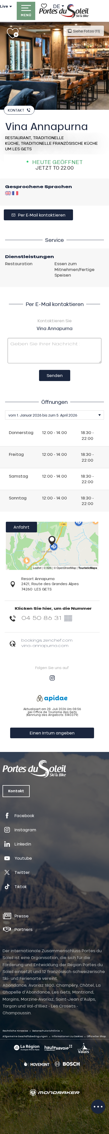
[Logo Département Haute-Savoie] (58, 1048)
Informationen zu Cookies (67, 1036)
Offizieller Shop (96, 1036)
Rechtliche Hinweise (15, 1031)
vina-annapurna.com (44, 645)
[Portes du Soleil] (63, 11)
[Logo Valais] (83, 1047)
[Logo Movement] (36, 1064)
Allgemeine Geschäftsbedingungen (25, 1036)
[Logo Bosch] (67, 1064)
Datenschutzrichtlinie (46, 1031)
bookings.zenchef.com (46, 640)
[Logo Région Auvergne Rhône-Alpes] (26, 1048)
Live (4, 6)
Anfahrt (21, 527)
